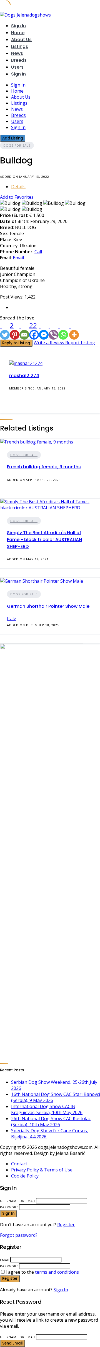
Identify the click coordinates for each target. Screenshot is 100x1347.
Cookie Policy (25, 1176)
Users (17, 67)
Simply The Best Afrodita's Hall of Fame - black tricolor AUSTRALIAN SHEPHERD (44, 539)
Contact (19, 1164)
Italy (11, 618)
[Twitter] (5, 330)
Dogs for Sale (17, 145)
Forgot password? (19, 1235)
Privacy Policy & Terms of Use (41, 1170)
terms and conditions (57, 1272)
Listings (19, 46)
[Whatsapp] (63, 330)
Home (17, 32)
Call (38, 252)
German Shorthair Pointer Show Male (48, 606)
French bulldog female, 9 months (44, 467)
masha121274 (24, 375)
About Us (21, 39)
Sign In (61, 1290)
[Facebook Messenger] (44, 330)
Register (66, 1225)
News (17, 53)
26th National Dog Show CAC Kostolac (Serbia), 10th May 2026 (51, 1121)
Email (18, 258)
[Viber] (53, 330)
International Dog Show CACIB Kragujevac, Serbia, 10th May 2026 (46, 1109)
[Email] (24, 330)
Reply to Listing (16, 343)
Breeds (19, 60)
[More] (74, 330)
